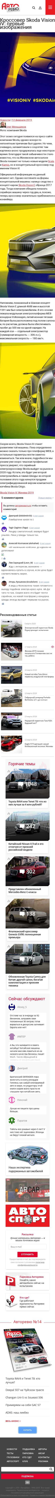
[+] (3, 523)
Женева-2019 (26, 492)
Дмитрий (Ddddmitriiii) (20, 515)
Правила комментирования (42, 1495)
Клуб (25, 1461)
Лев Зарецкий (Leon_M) (21, 562)
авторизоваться (23, 505)
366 (13, 645)
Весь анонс (12, 1421)
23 (11, 691)
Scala (51, 161)
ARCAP (41, 1453)
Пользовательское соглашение (14, 1495)
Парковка (27, 1453)
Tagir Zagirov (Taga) (18, 527)
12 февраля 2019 (22, 119)
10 (11, 668)
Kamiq (5, 164)
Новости (5, 119)
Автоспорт (12, 1461)
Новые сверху (45, 498)
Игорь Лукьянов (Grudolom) (23, 581)
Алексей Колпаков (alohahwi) (24, 543)
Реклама (43, 1461)
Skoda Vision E (26, 185)
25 (11, 621)
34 (11, 714)
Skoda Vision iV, (9, 492)
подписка (27, 1476)
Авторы (42, 1449)
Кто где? (27, 1457)
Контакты (43, 1457)
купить (27, 1430)
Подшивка (28, 1449)
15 (11, 737)
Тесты (10, 1453)
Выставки (6, 645)
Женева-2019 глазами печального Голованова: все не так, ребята (38, 653)
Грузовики (12, 1457)
